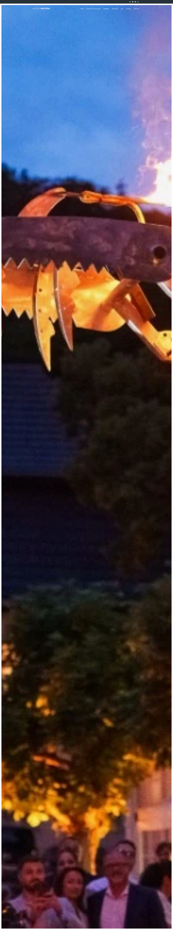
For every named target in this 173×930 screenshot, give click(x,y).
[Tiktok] (138, 1)
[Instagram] (130, 1)
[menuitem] (82, 8)
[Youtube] (133, 1)
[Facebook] (135, 1)
